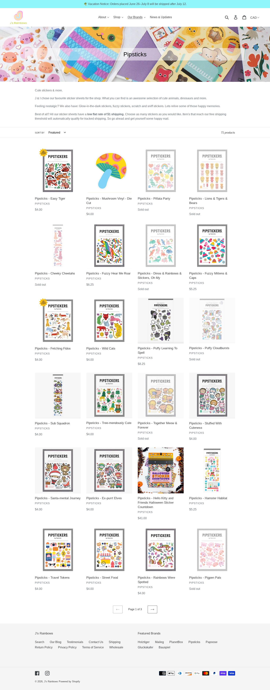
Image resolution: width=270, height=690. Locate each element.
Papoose (211, 642)
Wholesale (116, 647)
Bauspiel (164, 647)
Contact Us (96, 642)
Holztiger (144, 642)
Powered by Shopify (69, 681)
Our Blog (55, 642)
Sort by (39, 133)
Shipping (114, 642)
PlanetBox (176, 642)
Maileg (159, 642)
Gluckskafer (145, 647)
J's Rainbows (51, 681)
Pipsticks (194, 642)
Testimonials (75, 642)
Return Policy (44, 647)
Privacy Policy (67, 647)
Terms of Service (93, 647)
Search (39, 642)
